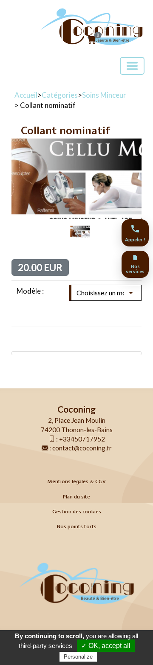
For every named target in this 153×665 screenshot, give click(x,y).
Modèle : (30, 290)
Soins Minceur (104, 95)
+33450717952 (82, 439)
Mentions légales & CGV (76, 481)
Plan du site (76, 496)
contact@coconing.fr (82, 448)
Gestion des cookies (76, 511)
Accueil (25, 95)
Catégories (60, 95)
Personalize (78, 657)
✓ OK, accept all (105, 645)
